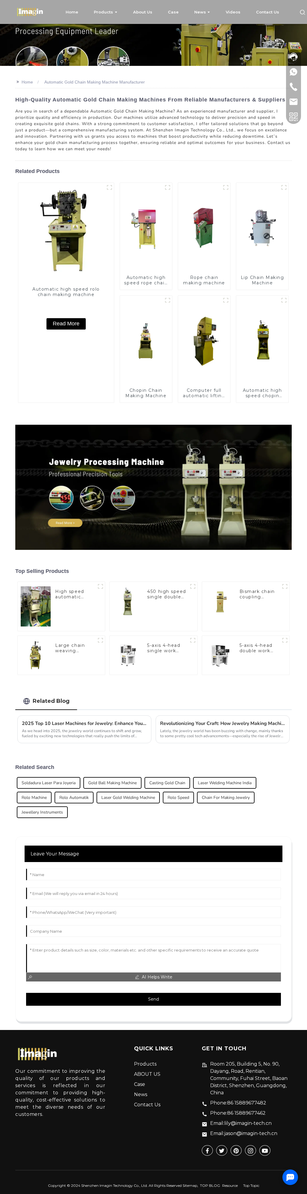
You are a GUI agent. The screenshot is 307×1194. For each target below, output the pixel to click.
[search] (303, 12)
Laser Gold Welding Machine (128, 797)
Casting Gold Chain (167, 783)
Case (139, 1084)
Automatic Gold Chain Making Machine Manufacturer (94, 82)
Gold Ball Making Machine (112, 783)
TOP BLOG (210, 1185)
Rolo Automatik (74, 797)
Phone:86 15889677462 (238, 1113)
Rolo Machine (34, 797)
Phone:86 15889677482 (238, 1103)
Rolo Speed (178, 797)
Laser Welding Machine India (225, 783)
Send (153, 999)
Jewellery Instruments (42, 812)
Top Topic (251, 1185)
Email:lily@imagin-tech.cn (241, 1123)
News (140, 1094)
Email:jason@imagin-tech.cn (243, 1133)
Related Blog (51, 701)
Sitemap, (191, 1185)
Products (145, 1064)
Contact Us (147, 1104)
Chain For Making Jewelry (226, 797)
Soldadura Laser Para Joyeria (49, 783)
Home (27, 82)
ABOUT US (147, 1074)
